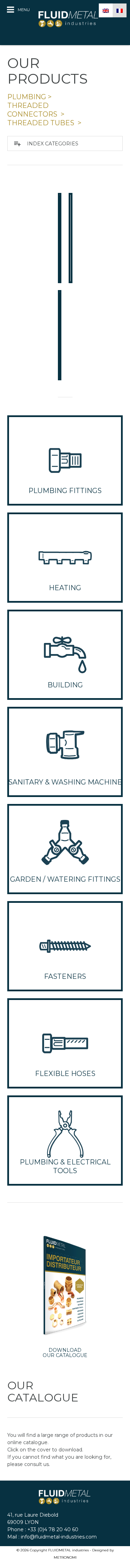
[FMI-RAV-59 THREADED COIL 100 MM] (70, 238)
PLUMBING (26, 97)
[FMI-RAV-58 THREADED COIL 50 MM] (60, 238)
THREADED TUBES (41, 123)
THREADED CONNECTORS (33, 109)
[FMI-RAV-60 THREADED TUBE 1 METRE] (60, 335)
